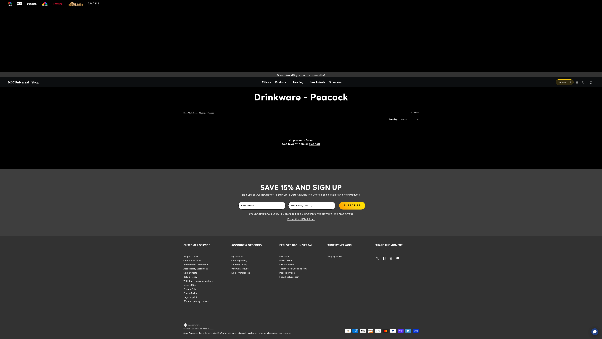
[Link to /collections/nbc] (10, 4)
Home (185, 113)
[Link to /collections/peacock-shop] (32, 4)
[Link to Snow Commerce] (192, 326)
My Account (237, 256)
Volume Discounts (240, 268)
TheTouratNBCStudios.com (293, 268)
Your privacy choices (198, 301)
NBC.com (284, 256)
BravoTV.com (286, 260)
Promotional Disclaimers (195, 264)
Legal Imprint (190, 297)
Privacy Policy (190, 289)
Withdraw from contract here (198, 281)
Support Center (191, 256)
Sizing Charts (190, 272)
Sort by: (393, 119)
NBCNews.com (286, 264)
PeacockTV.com (287, 272)
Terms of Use (189, 285)
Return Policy (190, 276)
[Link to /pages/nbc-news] (45, 4)
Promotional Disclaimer (301, 219)
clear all (314, 143)
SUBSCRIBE (352, 205)
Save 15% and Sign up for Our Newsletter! (301, 75)
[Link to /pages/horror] (58, 4)
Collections (193, 113)
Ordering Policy (239, 260)
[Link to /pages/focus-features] (93, 4)
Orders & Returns (192, 260)
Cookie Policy (190, 293)
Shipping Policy (239, 264)
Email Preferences (240, 272)
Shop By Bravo (334, 256)
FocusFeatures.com (289, 276)
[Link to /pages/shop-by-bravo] (20, 4)
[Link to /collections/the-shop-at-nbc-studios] (75, 4)
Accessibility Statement (195, 268)
